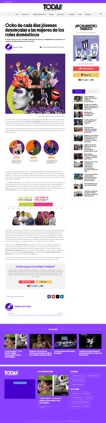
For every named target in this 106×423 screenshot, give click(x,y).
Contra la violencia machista (80, 402)
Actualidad (86, 393)
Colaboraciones (77, 397)
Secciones (25, 14)
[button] (49, 296)
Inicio (17, 14)
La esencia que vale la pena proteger (64, 352)
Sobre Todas (8, 2)
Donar (80, 14)
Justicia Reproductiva (39, 14)
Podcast (51, 14)
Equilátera (72, 14)
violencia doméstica (78, 380)
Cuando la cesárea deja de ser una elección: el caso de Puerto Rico (90, 353)
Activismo (75, 393)
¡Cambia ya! (60, 14)
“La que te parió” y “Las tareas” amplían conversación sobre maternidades (13, 354)
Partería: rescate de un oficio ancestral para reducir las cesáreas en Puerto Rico (40, 353)
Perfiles (86, 406)
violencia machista (77, 384)
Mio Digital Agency (74, 421)
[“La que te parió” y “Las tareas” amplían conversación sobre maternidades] (53, 385)
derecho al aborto (77, 375)
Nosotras (87, 14)
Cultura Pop (75, 406)
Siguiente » (53, 358)
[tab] (78, 91)
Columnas (89, 397)
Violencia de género (93, 375)
